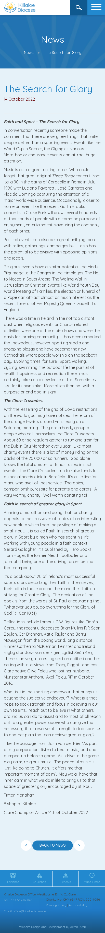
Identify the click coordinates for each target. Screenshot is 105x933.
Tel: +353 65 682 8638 (19, 900)
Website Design (30, 927)
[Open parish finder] (79, 7)
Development (56, 927)
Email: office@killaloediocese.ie (25, 911)
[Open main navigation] (96, 7)
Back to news (53, 845)
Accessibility (78, 905)
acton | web (78, 927)
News (29, 52)
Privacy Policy (56, 905)
